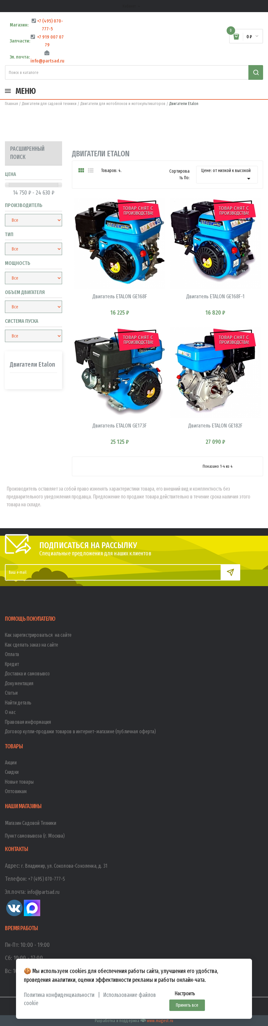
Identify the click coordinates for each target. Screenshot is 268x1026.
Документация (19, 683)
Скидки (12, 772)
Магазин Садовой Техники (30, 823)
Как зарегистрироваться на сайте (38, 635)
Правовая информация (28, 722)
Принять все (187, 1005)
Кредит (12, 664)
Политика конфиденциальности (59, 995)
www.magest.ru (160, 1020)
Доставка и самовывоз (27, 673)
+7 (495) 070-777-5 (46, 879)
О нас (10, 712)
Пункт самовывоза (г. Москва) (35, 836)
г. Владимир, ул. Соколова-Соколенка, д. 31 (64, 866)
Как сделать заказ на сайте (31, 645)
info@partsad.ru (43, 892)
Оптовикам (16, 791)
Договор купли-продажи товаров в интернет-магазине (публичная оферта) (80, 731)
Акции (11, 762)
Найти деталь (18, 703)
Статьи (11, 693)
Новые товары (19, 782)
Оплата (12, 654)
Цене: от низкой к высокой (227, 175)
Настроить (185, 993)
